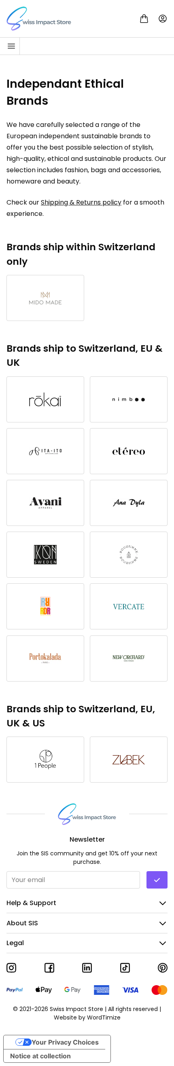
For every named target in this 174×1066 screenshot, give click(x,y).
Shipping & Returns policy (81, 202)
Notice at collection (40, 1056)
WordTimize (104, 1017)
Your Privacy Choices (65, 1042)
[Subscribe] (157, 880)
